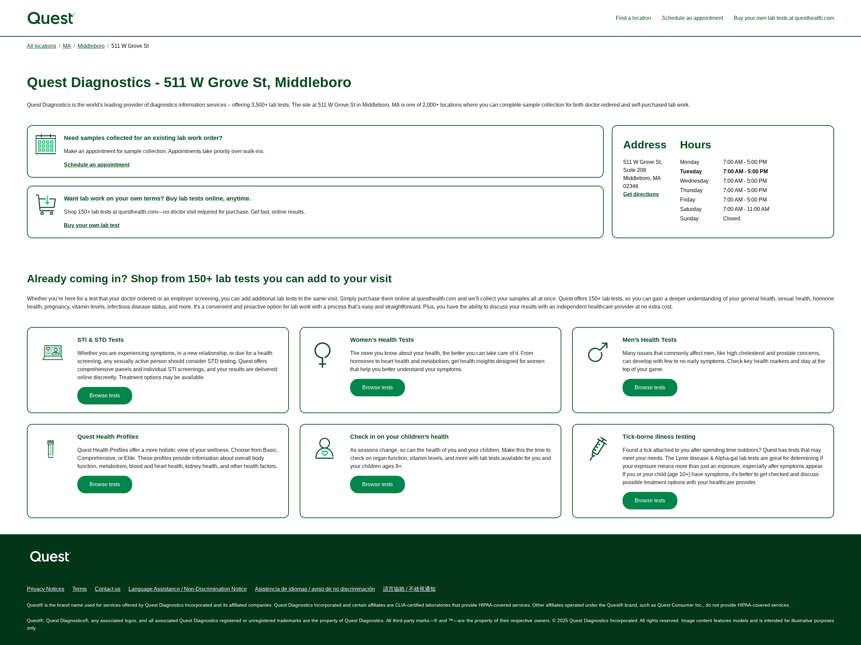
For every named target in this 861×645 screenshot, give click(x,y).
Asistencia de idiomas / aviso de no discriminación (315, 589)
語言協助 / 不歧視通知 (409, 589)
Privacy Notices (45, 589)
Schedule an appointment (692, 18)
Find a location (633, 18)
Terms (79, 589)
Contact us (107, 589)
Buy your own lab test (91, 225)
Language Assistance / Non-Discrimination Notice (187, 589)
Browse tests (104, 395)
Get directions (641, 194)
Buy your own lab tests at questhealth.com (784, 18)
